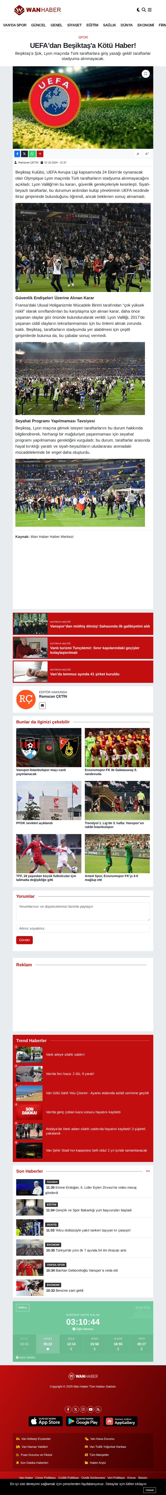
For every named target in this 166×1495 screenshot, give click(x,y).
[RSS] (98, 1409)
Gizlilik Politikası (68, 1477)
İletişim (142, 1477)
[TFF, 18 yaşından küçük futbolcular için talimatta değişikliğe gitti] (48, 853)
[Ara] (144, 10)
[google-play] (83, 1421)
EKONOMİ (145, 25)
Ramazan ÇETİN (28, 162)
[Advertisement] (89, 574)
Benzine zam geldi (64, 1290)
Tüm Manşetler (99, 1454)
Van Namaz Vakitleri (35, 1446)
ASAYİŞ (52, 1224)
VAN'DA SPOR (14, 25)
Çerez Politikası (45, 1477)
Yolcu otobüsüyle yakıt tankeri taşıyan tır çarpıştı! (88, 1230)
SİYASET (74, 25)
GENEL (57, 25)
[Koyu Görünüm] (138, 10)
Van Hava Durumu (102, 1438)
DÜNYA (127, 25)
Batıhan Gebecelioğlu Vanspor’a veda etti (82, 1270)
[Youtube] (90, 1409)
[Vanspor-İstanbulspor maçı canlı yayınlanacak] (48, 747)
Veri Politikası (116, 1477)
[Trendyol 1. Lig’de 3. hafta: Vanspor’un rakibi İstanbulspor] (117, 800)
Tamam (150, 1490)
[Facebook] (68, 1409)
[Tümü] (148, 1171)
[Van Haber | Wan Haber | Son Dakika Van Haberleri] (38, 10)
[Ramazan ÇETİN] (26, 699)
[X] (75, 1409)
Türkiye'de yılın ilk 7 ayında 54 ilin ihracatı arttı (86, 1250)
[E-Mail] (42, 705)
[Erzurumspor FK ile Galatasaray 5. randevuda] (117, 747)
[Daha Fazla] (40, 154)
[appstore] (46, 1421)
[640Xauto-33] (80, 378)
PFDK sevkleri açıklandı (34, 823)
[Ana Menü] (150, 10)
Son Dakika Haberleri (34, 1462)
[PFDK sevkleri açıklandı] (48, 800)
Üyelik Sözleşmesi (93, 1477)
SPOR (83, 37)
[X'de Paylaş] (24, 154)
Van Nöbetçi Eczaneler (36, 1438)
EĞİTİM (92, 25)
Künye (131, 1477)
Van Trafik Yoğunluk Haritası (107, 1446)
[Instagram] (83, 1409)
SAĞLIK (109, 25)
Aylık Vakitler (27, 1357)
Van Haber (26, 1477)
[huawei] (120, 1421)
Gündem (52, 1181)
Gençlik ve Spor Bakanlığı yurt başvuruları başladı (89, 1210)
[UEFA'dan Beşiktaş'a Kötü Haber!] (83, 107)
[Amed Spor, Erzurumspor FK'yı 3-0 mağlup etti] (117, 853)
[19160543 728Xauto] (83, 247)
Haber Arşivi (98, 1462)
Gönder (24, 940)
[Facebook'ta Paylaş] (17, 154)
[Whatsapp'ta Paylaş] (32, 154)
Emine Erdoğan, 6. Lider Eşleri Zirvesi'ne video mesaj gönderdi (90, 1190)
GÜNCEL (38, 25)
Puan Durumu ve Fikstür (36, 1454)
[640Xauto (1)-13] (80, 492)
